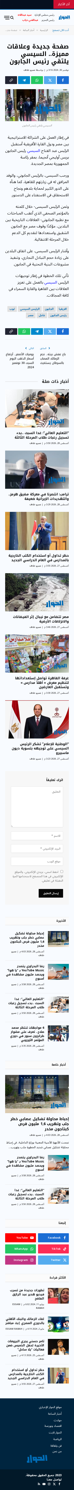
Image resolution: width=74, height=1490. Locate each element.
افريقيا (63, 309)
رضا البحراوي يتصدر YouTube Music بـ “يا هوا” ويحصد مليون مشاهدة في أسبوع (25, 972)
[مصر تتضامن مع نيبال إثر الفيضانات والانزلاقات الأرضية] (37, 592)
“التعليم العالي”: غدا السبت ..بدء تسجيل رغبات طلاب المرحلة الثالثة (42, 435)
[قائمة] (6, 17)
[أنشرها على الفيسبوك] (63, 80)
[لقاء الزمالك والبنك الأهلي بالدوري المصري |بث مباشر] (58, 1325)
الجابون (49, 309)
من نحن (57, 1451)
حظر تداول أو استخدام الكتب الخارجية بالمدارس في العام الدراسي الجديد (38, 557)
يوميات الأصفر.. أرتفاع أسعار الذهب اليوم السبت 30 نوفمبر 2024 (20, 360)
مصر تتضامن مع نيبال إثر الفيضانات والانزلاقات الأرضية (41, 619)
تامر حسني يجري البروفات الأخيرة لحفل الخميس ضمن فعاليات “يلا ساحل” (25, 1345)
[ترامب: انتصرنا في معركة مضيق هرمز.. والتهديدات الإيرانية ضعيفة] (37, 470)
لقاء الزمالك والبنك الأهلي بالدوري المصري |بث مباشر (24, 1321)
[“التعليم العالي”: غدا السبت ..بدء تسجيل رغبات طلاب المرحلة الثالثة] (37, 408)
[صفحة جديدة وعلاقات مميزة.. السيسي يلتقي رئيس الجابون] (37, 105)
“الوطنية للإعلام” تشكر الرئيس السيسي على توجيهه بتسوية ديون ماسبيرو (40, 748)
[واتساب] (37, 80)
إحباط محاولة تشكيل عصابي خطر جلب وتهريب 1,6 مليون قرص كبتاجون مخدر (26, 940)
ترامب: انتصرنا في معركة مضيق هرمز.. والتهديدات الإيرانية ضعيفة (38, 496)
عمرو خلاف (29, 70)
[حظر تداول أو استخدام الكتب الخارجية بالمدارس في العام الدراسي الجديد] (37, 531)
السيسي (33, 151)
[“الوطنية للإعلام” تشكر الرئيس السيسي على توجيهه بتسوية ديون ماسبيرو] (37, 719)
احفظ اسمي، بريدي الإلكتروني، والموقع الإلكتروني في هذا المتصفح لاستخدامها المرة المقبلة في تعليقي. (38, 876)
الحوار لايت (55, 1433)
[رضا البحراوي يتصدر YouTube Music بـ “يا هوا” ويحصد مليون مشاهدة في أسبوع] (58, 972)
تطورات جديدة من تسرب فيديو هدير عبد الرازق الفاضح (27, 1294)
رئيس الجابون (58, 315)
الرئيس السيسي (30, 309)
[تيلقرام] (24, 80)
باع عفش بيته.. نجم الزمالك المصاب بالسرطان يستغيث (53, 358)
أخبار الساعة (55, 1414)
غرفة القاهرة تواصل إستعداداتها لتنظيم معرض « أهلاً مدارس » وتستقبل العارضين (42, 682)
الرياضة (57, 1439)
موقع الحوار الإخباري (50, 1407)
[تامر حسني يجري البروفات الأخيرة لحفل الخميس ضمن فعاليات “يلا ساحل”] (58, 1347)
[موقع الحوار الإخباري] (64, 17)
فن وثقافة (56, 1446)
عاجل (42, 315)
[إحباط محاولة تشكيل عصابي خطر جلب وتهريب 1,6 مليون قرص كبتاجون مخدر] (58, 939)
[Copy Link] (11, 80)
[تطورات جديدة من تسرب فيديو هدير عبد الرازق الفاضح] (58, 1296)
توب (12, 309)
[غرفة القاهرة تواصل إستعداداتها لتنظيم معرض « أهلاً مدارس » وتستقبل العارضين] (37, 653)
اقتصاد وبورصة (53, 1426)
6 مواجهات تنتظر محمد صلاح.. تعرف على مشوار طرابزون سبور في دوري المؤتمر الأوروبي (27, 1034)
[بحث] (12, 17)
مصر (31, 315)
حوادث (58, 1420)
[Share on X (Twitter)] (50, 80)
